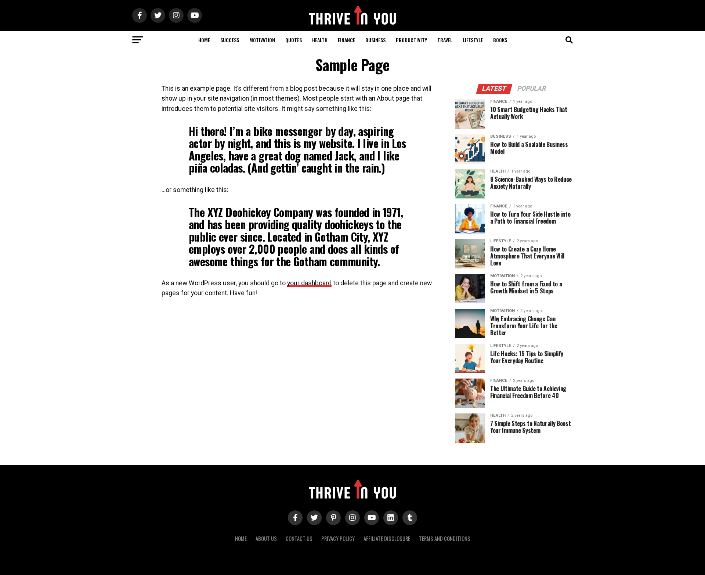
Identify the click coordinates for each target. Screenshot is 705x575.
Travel (444, 40)
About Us (266, 538)
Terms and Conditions (444, 538)
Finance (346, 40)
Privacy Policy (338, 538)
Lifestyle (473, 40)
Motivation (262, 40)
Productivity (411, 40)
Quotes (293, 40)
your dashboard (309, 283)
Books (500, 40)
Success (229, 40)
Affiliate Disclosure (387, 538)
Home (204, 40)
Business (375, 40)
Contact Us (299, 538)
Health (320, 40)
